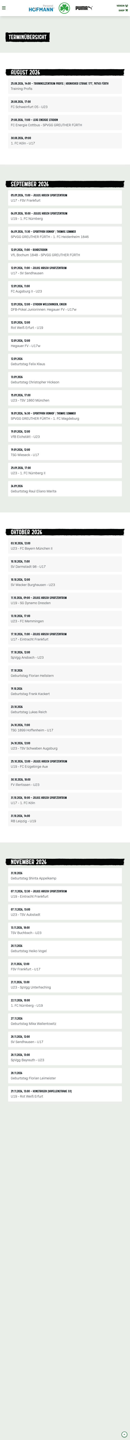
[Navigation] (4, 8)
